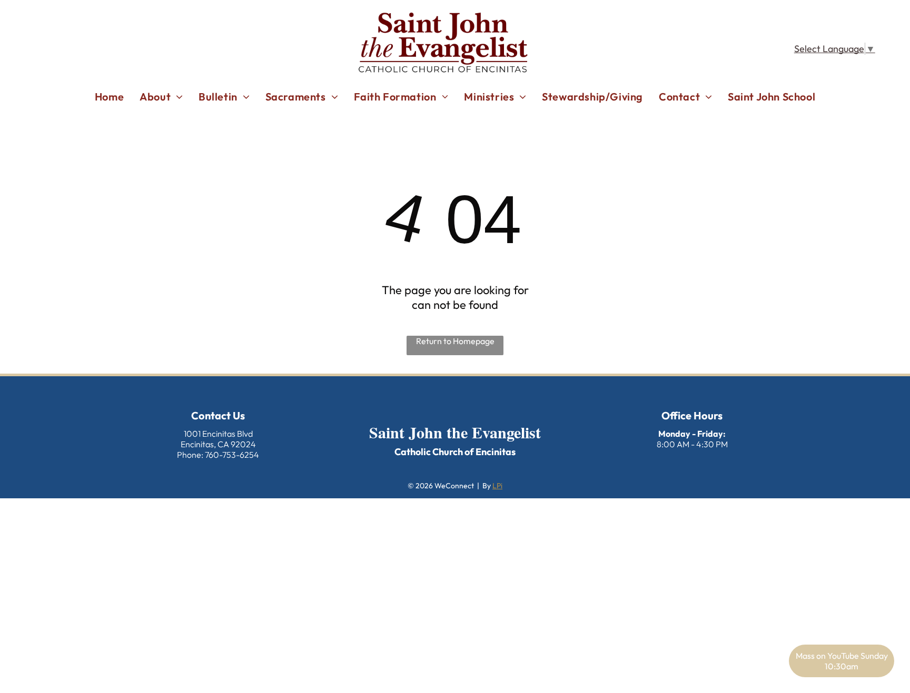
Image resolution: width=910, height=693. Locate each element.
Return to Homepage (455, 341)
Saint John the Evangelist (455, 432)
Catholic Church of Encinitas (455, 452)
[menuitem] (109, 96)
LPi (497, 485)
